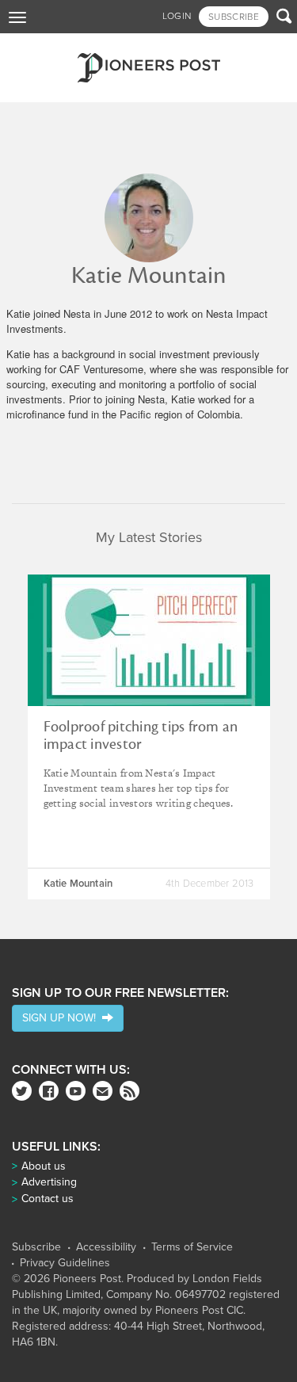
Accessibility (106, 1247)
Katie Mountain (78, 883)
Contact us (47, 1198)
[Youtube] (76, 1091)
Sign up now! (62, 1018)
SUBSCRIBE (233, 16)
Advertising (49, 1182)
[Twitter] (22, 1091)
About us (43, 1166)
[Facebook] (49, 1091)
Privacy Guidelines (65, 1263)
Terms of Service (192, 1247)
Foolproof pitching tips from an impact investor (141, 735)
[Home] (148, 67)
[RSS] (129, 1091)
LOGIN (177, 15)
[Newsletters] (102, 1091)
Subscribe (36, 1247)
